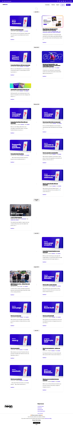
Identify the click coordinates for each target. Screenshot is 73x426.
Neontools (21, 66)
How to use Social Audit (52, 308)
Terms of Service (40, 413)
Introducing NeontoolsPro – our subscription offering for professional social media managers (52, 57)
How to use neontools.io (20, 371)
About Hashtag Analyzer (41, 411)
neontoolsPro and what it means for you (20, 84)
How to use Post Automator (20, 21)
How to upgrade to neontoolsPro (52, 145)
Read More (12, 39)
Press (57, 31)
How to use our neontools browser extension (52, 371)
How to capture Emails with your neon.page (52, 175)
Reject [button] (36, 424)
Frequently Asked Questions (20, 146)
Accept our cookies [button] (37, 422)
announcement (45, 32)
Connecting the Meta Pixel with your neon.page (20, 114)
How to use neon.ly (20, 340)
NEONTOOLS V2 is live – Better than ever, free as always (20, 276)
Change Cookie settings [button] (36, 420)
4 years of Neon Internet (20, 210)
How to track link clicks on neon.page (52, 114)
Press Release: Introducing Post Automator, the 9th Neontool (52, 21)
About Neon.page (40, 409)
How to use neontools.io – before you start (52, 340)
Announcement (54, 31)
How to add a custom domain (52, 276)
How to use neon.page (20, 308)
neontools (54, 32)
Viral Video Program (41, 406)
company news (50, 32)
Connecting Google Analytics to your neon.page (52, 243)
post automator (58, 32)
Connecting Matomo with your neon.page (20, 57)
